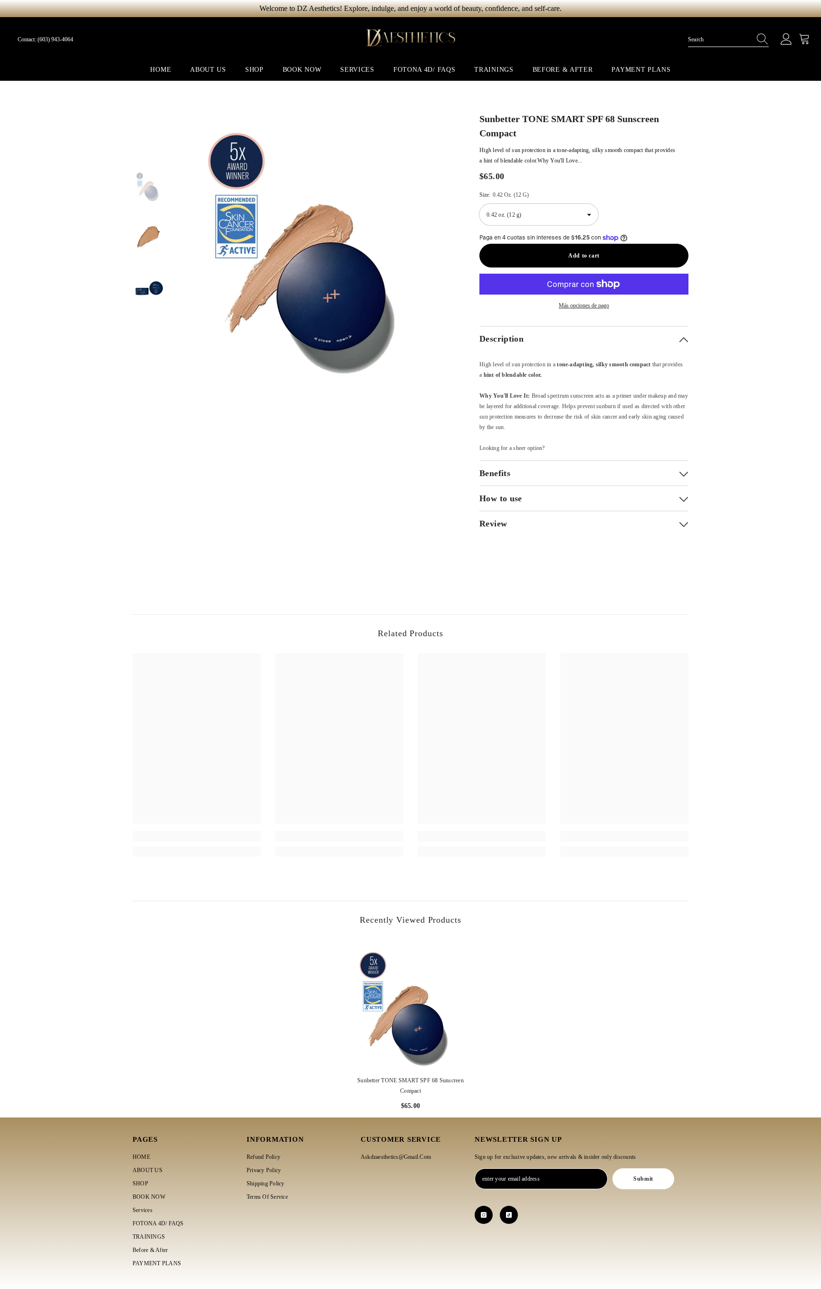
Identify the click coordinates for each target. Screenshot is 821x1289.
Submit (643, 1178)
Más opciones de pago (584, 305)
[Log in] (786, 39)
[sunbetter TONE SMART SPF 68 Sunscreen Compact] (410, 1004)
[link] (197, 836)
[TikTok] (509, 1215)
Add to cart (584, 255)
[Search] (728, 39)
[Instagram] (484, 1215)
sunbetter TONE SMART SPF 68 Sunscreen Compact (410, 1085)
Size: (504, 194)
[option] (315, 242)
